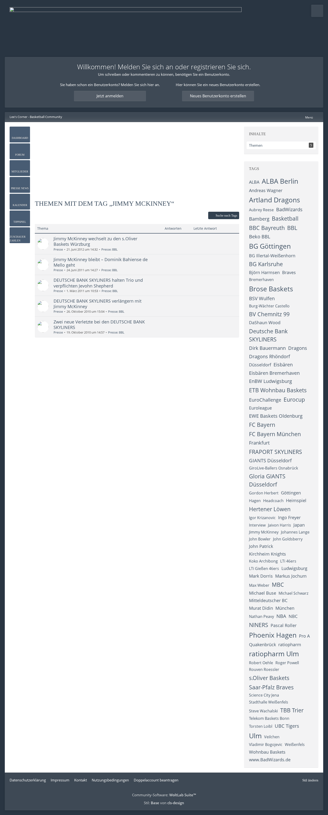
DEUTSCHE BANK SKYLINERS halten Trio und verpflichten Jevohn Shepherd (98, 282)
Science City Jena (264, 695)
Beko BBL (259, 236)
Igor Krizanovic (262, 517)
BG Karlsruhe (266, 264)
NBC (293, 616)
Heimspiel (296, 500)
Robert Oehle (261, 662)
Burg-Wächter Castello (269, 306)
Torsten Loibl (260, 726)
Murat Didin (261, 608)
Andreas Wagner (265, 190)
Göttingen (291, 493)
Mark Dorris (261, 576)
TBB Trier (292, 710)
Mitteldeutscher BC (268, 600)
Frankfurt (259, 443)
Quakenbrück (262, 644)
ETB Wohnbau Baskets (278, 390)
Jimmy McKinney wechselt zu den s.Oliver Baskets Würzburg (95, 241)
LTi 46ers (288, 561)
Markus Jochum (291, 576)
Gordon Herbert (264, 493)
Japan (299, 525)
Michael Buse (262, 593)
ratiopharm (289, 644)
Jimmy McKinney (264, 532)
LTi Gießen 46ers (264, 568)
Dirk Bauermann (267, 348)
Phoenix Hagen (273, 634)
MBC (278, 584)
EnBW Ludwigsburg (270, 381)
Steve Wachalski (263, 711)
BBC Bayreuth (267, 228)
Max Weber (259, 585)
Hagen (255, 500)
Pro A (304, 636)
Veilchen (271, 736)
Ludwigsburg (294, 568)
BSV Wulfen (262, 298)
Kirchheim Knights (267, 554)
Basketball (285, 218)
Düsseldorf (260, 365)
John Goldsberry (288, 539)
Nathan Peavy (261, 616)
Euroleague (260, 408)
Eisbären (283, 364)
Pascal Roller (284, 625)
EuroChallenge (265, 400)
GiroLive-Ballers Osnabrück (273, 468)
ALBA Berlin (280, 181)
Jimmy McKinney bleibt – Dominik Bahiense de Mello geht (101, 262)
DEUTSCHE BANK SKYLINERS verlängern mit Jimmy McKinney (97, 303)
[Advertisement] (137, 160)
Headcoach (273, 500)
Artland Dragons (274, 199)
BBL (292, 228)
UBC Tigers (287, 726)
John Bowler (260, 539)
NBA (281, 616)
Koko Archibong (263, 561)
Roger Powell (287, 662)
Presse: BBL (109, 249)
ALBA (254, 182)
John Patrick (261, 546)
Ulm (255, 735)
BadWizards (289, 209)
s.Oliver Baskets (269, 678)
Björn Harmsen (264, 272)
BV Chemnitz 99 (269, 314)
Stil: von (164, 802)
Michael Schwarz (293, 593)
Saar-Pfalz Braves (271, 687)
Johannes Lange (295, 532)
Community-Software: (164, 794)
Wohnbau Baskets (267, 752)
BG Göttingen (270, 246)
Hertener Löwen (270, 509)
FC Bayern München (275, 434)
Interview (257, 525)
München (284, 608)
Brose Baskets (271, 288)
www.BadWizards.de (270, 759)
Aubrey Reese (261, 209)
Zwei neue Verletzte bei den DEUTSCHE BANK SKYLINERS (99, 324)
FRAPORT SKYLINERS (275, 452)
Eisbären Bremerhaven (274, 373)
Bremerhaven (261, 279)
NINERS (258, 625)
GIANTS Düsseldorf (270, 460)
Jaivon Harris (279, 525)
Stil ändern (310, 780)
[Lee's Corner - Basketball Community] (126, 28)
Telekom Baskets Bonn (269, 718)
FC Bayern (262, 424)
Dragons (297, 348)
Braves (289, 272)
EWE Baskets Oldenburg (276, 416)
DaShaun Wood (264, 322)
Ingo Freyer (289, 517)
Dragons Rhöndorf (269, 356)
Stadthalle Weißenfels (268, 702)
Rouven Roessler (264, 669)
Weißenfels (295, 744)
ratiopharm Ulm (274, 653)
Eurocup (294, 399)
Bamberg (259, 219)
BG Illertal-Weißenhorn (272, 255)
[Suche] (317, 11)
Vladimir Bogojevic (265, 744)
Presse (58, 249)
